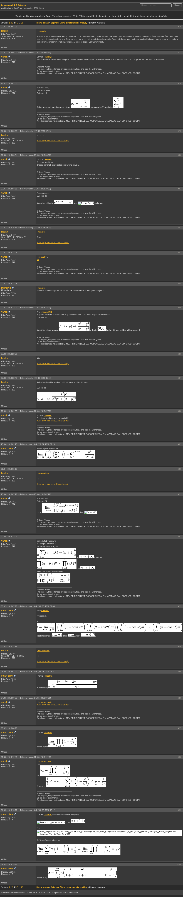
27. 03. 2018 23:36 (9, 354)
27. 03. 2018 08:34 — (26, 155)
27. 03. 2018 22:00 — (26, 308)
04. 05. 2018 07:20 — (28, 672)
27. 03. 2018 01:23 (9, 27)
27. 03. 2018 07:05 (9, 83)
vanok (4, 57)
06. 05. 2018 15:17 (9, 864)
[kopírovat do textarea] (80, 103)
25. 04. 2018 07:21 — (26, 494)
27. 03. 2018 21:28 (9, 284)
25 (22, 23)
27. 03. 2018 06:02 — (26, 52)
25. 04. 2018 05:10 (9, 469)
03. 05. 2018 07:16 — (28, 606)
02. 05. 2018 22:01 (9, 537)
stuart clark (7, 448)
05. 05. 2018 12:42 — (26, 757)
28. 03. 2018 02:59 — (26, 411)
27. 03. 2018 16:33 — (26, 227)
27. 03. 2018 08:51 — (26, 189)
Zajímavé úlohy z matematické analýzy (69, 23)
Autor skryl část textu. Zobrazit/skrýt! (53, 141)
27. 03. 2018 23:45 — (26, 378)
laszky (4, 31)
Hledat (177, 5)
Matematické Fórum (13, 5)
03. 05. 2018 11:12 (9, 646)
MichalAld (6, 288)
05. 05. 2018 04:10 (9, 728)
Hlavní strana (42, 23)
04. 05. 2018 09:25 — (26, 698)
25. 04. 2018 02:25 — (28, 444)
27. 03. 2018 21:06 (9, 253)
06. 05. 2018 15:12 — (28, 810)
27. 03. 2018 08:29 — (26, 131)
